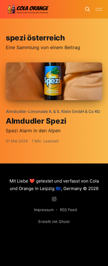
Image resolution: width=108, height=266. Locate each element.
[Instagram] (54, 199)
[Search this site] (87, 9)
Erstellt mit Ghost (54, 221)
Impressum (44, 209)
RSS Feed (68, 209)
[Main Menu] (98, 9)
